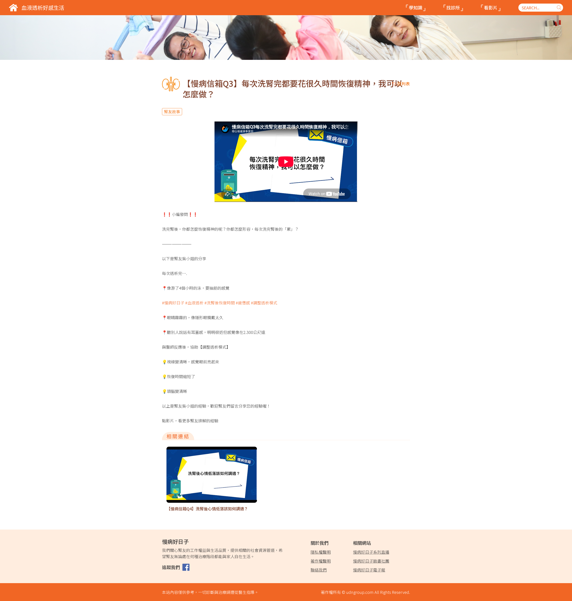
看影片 (490, 7)
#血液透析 (194, 303)
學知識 (415, 7)
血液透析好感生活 (42, 7)
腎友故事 (172, 111)
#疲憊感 (243, 303)
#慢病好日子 (173, 303)
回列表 (403, 83)
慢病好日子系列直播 (371, 552)
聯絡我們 (319, 570)
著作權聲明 (321, 561)
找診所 (453, 7)
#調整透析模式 (264, 303)
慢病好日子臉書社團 (371, 561)
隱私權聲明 (321, 552)
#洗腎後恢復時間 (219, 303)
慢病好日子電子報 (369, 570)
